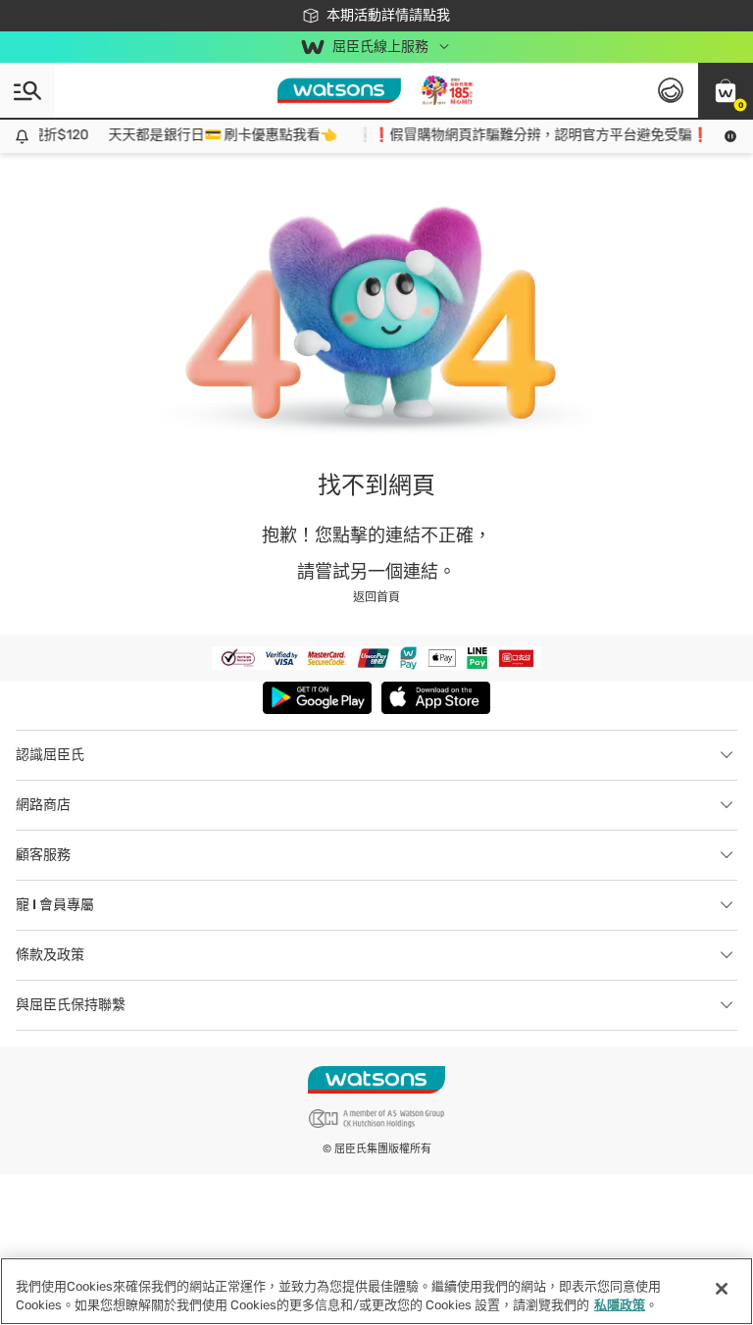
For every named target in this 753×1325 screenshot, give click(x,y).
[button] (725, 90)
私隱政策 (619, 1305)
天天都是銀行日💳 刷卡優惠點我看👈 (215, 135)
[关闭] (721, 1288)
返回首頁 (376, 597)
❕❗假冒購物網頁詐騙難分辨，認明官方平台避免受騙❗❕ (533, 135)
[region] (376, 1291)
